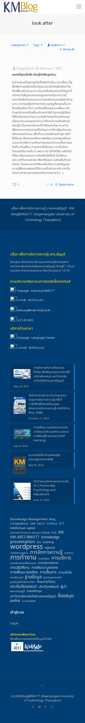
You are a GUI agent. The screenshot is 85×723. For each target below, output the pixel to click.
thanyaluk (23, 68)
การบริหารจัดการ (48, 563)
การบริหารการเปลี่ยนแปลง (23, 563)
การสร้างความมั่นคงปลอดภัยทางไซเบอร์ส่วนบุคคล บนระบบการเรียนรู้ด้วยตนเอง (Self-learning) (51, 434)
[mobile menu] (79, 7)
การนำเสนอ (44, 559)
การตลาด (68, 553)
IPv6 (53, 533)
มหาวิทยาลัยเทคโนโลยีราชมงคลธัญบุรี (33, 596)
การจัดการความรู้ (46, 552)
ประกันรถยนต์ (49, 587)
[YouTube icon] (45, 707)
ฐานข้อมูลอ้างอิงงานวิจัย (22, 582)
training (48, 542)
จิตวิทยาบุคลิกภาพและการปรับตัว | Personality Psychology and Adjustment (51, 488)
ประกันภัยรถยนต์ (23, 586)
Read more (66, 184)
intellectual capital (22, 528)
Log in (14, 623)
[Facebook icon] (33, 707)
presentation (22, 542)
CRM (32, 524)
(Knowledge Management (28, 519)
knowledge (50, 537)
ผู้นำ (64, 587)
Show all (68, 49)
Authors (56, 45)
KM (61, 532)
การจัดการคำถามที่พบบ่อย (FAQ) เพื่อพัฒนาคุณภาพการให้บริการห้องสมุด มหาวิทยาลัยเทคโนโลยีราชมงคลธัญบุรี (52, 374)
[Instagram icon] (51, 707)
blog (52, 519)
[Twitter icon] (39, 707)
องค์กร (15, 601)
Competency (19, 524)
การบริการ (61, 558)
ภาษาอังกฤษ (34, 591)
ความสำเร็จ (65, 573)
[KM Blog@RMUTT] (20, 6)
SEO (38, 542)
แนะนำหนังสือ (29, 601)
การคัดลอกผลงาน (19, 553)
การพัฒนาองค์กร (24, 572)
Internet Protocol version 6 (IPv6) (30, 533)
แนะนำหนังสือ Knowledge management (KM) (44, 457)
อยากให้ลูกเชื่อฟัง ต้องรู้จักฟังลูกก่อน (34, 74)
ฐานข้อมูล (33, 577)
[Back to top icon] (42, 686)
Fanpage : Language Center (36, 338)
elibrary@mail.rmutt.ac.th (34, 310)
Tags (36, 45)
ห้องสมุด (66, 596)
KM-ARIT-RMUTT (24, 537)
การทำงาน (23, 557)
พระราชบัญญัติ (17, 591)
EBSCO (41, 524)
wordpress (26, 547)
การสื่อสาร (48, 572)
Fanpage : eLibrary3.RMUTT (36, 291)
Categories (18, 45)
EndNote (52, 524)
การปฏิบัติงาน (20, 568)
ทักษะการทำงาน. (46, 582)
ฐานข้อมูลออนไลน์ (52, 577)
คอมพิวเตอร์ (16, 577)
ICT (61, 524)
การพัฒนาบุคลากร (45, 568)
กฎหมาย (50, 548)
